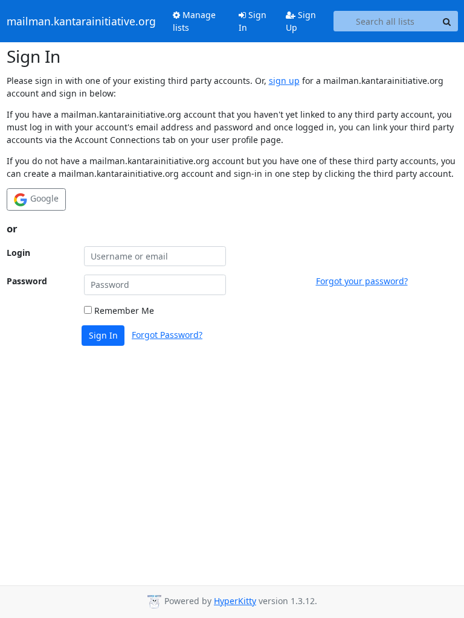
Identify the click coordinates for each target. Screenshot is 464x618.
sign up (284, 80)
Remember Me (123, 310)
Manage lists (194, 21)
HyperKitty (235, 601)
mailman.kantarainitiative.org (81, 21)
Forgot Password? (167, 334)
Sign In (252, 21)
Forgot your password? (362, 281)
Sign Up (301, 21)
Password (27, 281)
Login (18, 252)
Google (43, 198)
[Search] (447, 21)
